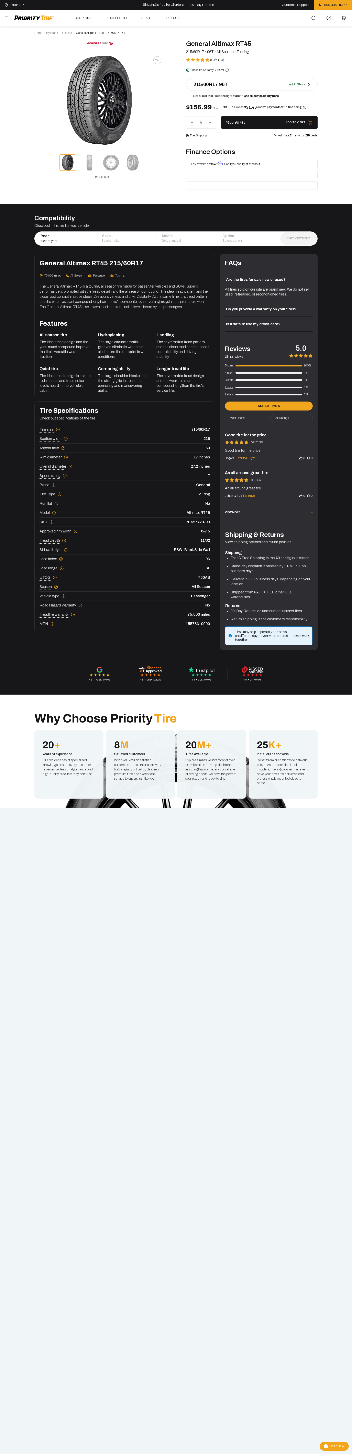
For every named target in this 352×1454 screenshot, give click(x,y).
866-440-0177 (335, 5)
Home (38, 32)
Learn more (301, 635)
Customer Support (295, 5)
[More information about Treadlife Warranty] (227, 70)
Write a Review (268, 405)
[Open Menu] (6, 18)
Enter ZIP (17, 5)
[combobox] (64, 240)
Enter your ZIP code (304, 135)
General (67, 32)
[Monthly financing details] (305, 107)
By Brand (52, 32)
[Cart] (344, 18)
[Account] (329, 18)
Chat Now (336, 1446)
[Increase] (210, 122)
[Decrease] (192, 122)
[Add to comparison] (157, 60)
